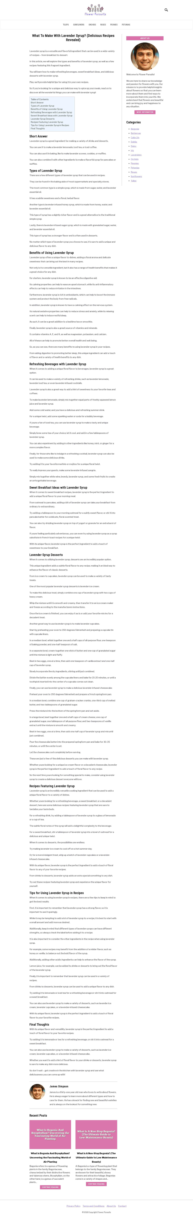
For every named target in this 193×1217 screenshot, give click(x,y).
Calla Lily (135, 137)
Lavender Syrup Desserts (43, 119)
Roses (103, 24)
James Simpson (59, 1086)
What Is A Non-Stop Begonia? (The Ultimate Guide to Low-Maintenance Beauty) (96, 1157)
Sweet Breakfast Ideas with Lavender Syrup (51, 115)
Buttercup (136, 133)
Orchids (92, 24)
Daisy (133, 146)
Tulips (66, 24)
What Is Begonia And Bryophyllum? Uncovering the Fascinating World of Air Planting (50, 1157)
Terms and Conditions (93, 1206)
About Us (111, 1206)
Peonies (113, 24)
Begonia (135, 129)
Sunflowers (78, 24)
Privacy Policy (73, 1206)
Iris (132, 150)
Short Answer (37, 102)
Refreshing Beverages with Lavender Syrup (51, 112)
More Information (145, 112)
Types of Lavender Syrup (42, 106)
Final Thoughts (38, 128)
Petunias (126, 24)
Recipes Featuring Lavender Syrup (47, 122)
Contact (122, 1206)
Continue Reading (50, 1187)
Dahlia (134, 141)
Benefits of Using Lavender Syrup (47, 109)
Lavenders (136, 154)
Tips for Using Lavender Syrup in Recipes (50, 125)
